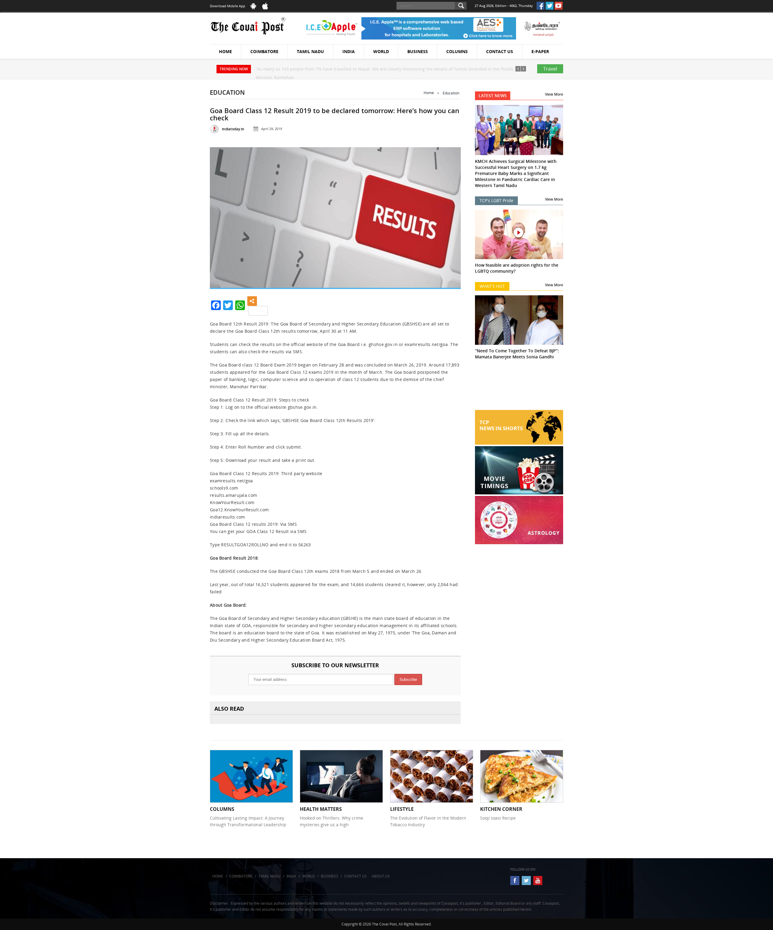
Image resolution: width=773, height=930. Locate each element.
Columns (457, 51)
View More (554, 94)
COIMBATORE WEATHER (519, 387)
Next (449, 216)
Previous (222, 216)
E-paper (540, 51)
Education (451, 93)
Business (417, 51)
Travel (550, 68)
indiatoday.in (233, 129)
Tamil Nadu (310, 51)
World (381, 51)
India (348, 51)
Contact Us (499, 51)
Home (225, 51)
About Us (381, 876)
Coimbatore (264, 51)
